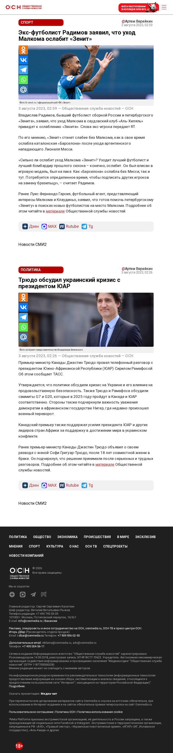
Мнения (16, 546)
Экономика (67, 537)
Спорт (34, 546)
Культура (54, 546)
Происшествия (97, 537)
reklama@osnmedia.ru (56, 642)
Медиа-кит (49, 693)
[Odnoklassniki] (23, 50)
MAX (52, 226)
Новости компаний (26, 555)
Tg (90, 226)
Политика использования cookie (100, 712)
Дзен (34, 226)
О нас (74, 546)
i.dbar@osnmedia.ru (30, 635)
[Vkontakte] (23, 59)
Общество (42, 537)
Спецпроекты (115, 546)
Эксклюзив (145, 537)
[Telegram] (23, 69)
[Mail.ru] (23, 89)
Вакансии (50, 621)
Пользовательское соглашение (31, 712)
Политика (18, 537)
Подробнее (17, 686)
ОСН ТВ (91, 546)
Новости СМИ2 (32, 244)
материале (55, 211)
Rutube (72, 226)
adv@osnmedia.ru (84, 642)
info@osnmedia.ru (30, 621)
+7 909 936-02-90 (69, 635)
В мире (123, 537)
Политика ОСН (65, 712)
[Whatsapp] (23, 79)
